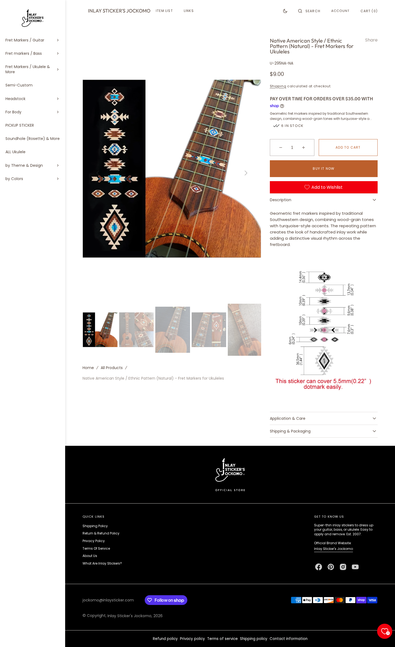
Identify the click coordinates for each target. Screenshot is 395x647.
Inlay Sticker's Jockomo (333, 548)
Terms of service (222, 638)
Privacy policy (192, 638)
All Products (112, 367)
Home (88, 367)
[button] (309, 11)
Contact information (289, 638)
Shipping (278, 86)
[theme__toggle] (285, 11)
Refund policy (165, 638)
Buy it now (323, 168)
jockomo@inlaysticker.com (108, 600)
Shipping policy (253, 638)
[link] (230, 474)
